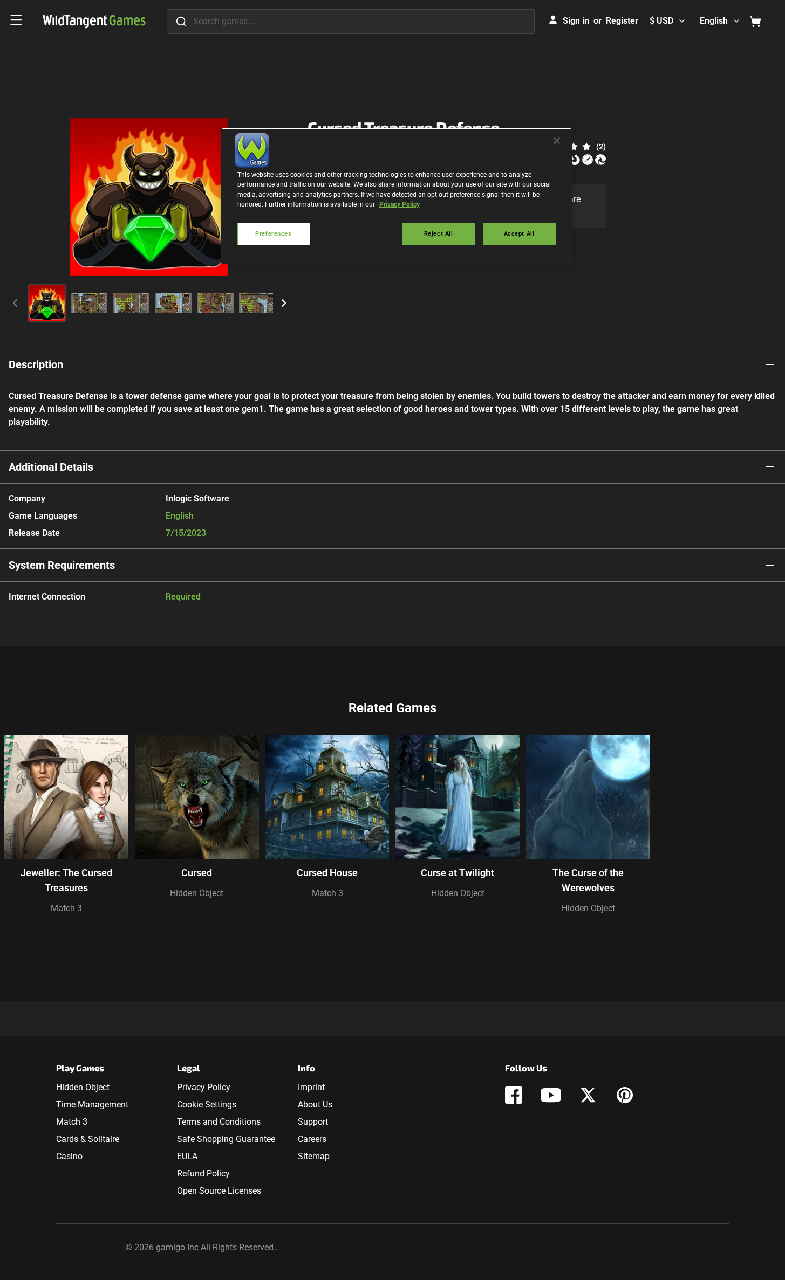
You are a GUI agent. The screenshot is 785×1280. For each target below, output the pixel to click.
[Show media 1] (47, 303)
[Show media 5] (215, 303)
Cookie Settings (206, 1104)
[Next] (283, 303)
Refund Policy (203, 1173)
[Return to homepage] (94, 21)
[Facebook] (513, 1095)
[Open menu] (16, 19)
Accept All (519, 233)
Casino (69, 1156)
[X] (588, 1095)
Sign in (576, 21)
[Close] (557, 141)
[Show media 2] (89, 303)
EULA (187, 1156)
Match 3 (66, 908)
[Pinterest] (624, 1095)
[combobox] (351, 21)
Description (36, 364)
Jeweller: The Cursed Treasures (66, 880)
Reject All (438, 233)
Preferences (273, 233)
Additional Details (51, 466)
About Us (315, 1104)
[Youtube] (551, 1095)
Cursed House (327, 872)
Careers (312, 1139)
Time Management (92, 1104)
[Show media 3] (131, 303)
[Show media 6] (257, 303)
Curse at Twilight (457, 872)
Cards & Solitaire (87, 1139)
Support (313, 1122)
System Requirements (62, 565)
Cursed (196, 872)
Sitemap (314, 1156)
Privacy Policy (203, 1087)
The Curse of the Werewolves (588, 880)
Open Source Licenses (219, 1191)
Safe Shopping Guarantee (226, 1139)
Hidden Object (196, 893)
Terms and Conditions (219, 1122)
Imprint (311, 1087)
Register (622, 21)
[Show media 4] (173, 303)
